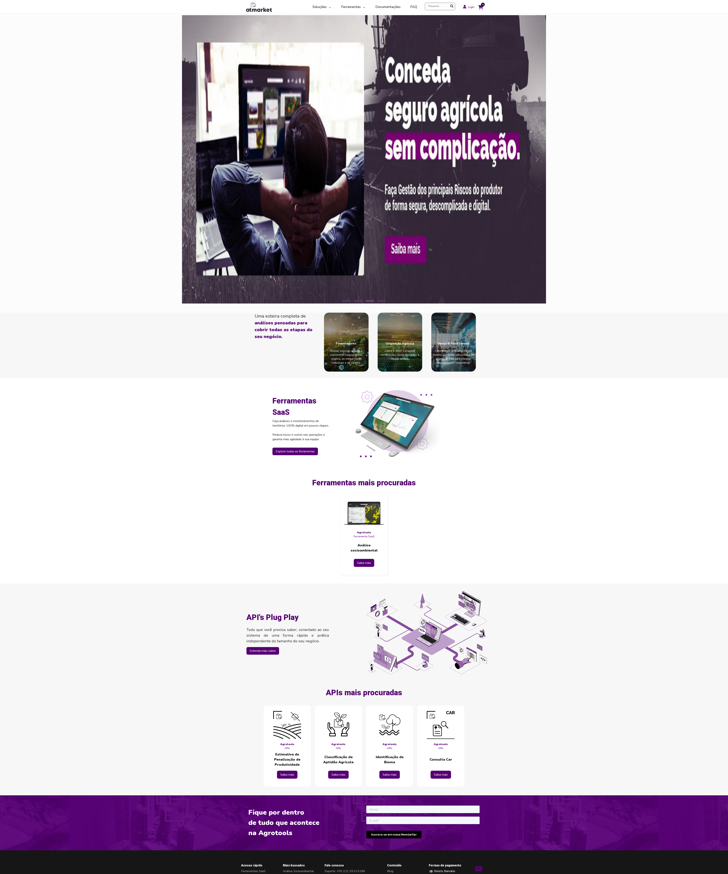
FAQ (413, 7)
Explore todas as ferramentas (295, 451)
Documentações (388, 7)
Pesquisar (433, 6)
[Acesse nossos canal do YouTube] (478, 870)
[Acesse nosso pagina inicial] (274, 7)
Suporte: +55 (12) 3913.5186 (345, 871)
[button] (346, 301)
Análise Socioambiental (298, 871)
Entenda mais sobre (263, 651)
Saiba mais (364, 563)
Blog (390, 871)
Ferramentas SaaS (253, 871)
